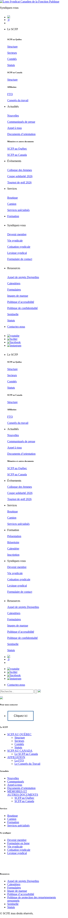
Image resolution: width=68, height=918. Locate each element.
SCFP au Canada (24, 801)
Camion (11, 818)
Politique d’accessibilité (20, 894)
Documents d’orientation (21, 788)
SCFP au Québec (24, 797)
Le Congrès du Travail (27, 763)
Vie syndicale (15, 846)
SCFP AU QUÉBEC (19, 734)
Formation (13, 822)
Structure (20, 737)
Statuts (18, 747)
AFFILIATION (16, 757)
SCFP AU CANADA (19, 750)
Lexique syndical (17, 853)
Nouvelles (13, 778)
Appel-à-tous (14, 784)
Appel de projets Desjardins (23, 881)
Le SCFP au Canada (26, 753)
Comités (19, 744)
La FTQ (19, 760)
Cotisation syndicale (18, 849)
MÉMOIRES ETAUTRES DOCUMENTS (22, 793)
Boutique (12, 815)
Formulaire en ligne (18, 843)
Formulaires (14, 887)
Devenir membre (16, 840)
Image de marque (17, 890)
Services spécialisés (18, 825)
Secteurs (19, 740)
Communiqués (15, 781)
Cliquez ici (20, 715)
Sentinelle (12, 903)
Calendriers (13, 884)
